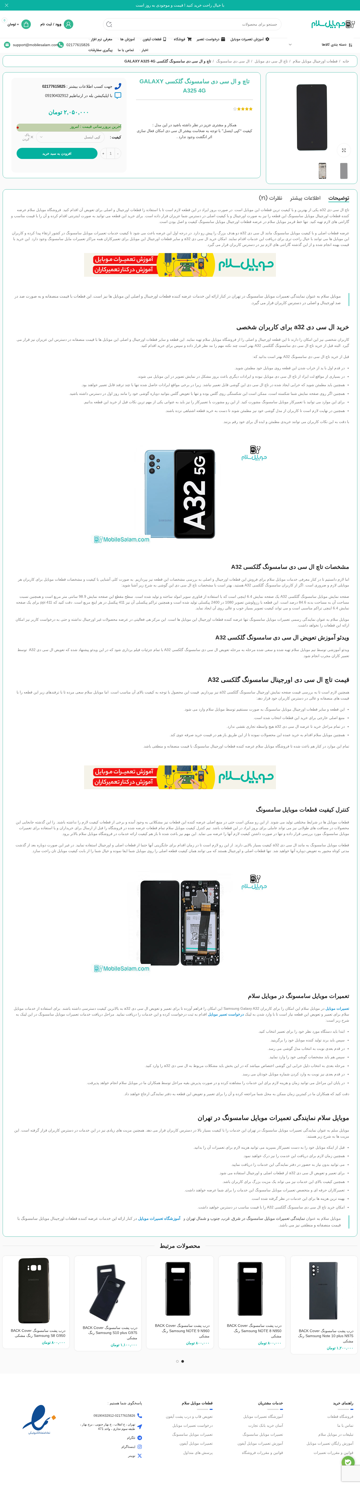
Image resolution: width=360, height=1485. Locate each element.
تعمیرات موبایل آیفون (195, 1443)
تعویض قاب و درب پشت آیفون (189, 1416)
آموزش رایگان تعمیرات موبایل (330, 1443)
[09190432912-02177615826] (139, 1415)
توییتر (131, 1456)
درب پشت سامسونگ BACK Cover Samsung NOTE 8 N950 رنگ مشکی (254, 1330)
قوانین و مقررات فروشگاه (262, 1452)
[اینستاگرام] (139, 1446)
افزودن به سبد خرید (56, 154)
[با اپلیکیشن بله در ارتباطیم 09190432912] (118, 95)
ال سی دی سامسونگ (232, 61)
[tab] (338, 198)
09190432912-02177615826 (114, 1416)
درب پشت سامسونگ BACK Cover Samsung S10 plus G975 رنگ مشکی (110, 1333)
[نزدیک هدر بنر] (6, 5)
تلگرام (131, 1438)
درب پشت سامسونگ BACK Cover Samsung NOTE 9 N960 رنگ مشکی (182, 1330)
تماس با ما (345, 1425)
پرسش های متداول (197, 1452)
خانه (345, 61)
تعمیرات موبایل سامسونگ (262, 1434)
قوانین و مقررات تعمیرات (333, 1452)
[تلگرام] (139, 1437)
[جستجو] (109, 24)
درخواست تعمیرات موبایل (192, 1425)
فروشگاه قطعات (340, 1416)
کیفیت (116, 137)
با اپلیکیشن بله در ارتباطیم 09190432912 (78, 95)
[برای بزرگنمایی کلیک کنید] (344, 150)
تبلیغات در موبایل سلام (335, 1434)
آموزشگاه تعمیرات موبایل (263, 1416)
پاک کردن (26, 137)
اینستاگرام (128, 1447)
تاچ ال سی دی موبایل (271, 61)
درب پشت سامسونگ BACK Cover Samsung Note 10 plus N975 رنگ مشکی (325, 1336)
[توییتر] (139, 1455)
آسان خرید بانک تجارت (265, 1425)
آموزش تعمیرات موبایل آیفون (260, 1443)
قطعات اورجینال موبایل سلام (315, 61)
